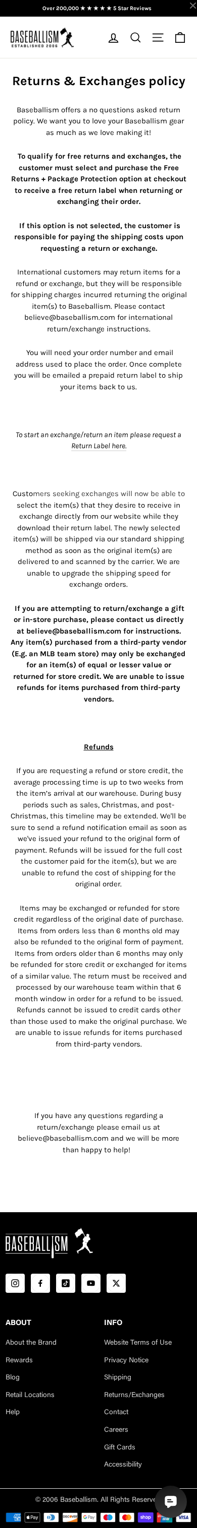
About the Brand (31, 1343)
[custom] (15, 1283)
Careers (116, 1430)
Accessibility (123, 1465)
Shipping (117, 1377)
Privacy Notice (126, 1360)
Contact (116, 1412)
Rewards (19, 1360)
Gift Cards (119, 1447)
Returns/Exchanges (134, 1395)
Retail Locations (30, 1395)
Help (13, 1412)
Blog (13, 1377)
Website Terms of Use (138, 1343)
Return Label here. (98, 445)
